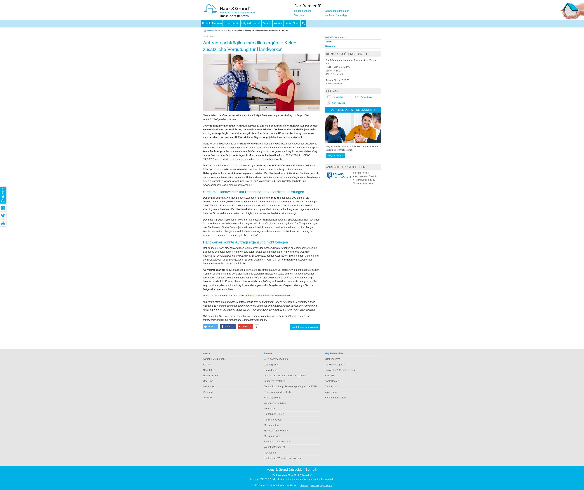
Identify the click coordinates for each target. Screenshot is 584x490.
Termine (207, 397)
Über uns (208, 381)
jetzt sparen (368, 183)
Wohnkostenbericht (274, 447)
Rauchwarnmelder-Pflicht (277, 392)
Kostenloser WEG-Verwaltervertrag (283, 458)
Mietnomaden (271, 425)
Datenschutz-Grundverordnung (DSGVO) (286, 375)
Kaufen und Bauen (274, 414)
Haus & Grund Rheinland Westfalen (266, 295)
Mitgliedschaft (332, 359)
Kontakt (278, 23)
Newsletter (330, 46)
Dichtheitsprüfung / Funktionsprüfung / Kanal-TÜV (291, 386)
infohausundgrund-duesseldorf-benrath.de (310, 479)
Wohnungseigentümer (337, 11)
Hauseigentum (272, 397)
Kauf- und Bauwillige (336, 15)
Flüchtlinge (270, 452)
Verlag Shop (292, 23)
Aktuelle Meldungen (335, 37)
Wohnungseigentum (275, 403)
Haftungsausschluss (336, 397)
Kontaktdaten (332, 381)
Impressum (331, 392)
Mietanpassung (272, 436)
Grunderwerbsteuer (274, 381)
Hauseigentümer (303, 11)
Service (266, 23)
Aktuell (206, 23)
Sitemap (304, 485)
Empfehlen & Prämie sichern (340, 370)
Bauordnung (270, 370)
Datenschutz (331, 386)
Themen (217, 23)
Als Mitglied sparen (335, 364)
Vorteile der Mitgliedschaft (352, 109)
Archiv (328, 41)
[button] (210, 326)
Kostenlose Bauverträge (277, 441)
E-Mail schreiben (334, 83)
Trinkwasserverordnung (276, 430)
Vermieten (269, 408)
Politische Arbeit (272, 419)
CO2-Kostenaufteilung (276, 359)
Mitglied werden (251, 23)
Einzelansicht (220, 31)
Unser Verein (231, 23)
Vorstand (208, 392)
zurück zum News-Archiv (305, 327)
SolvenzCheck (339, 103)
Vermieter (299, 15)
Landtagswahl (271, 364)
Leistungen (209, 386)
